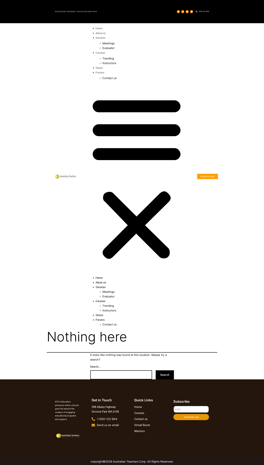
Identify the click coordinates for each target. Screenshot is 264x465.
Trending (108, 58)
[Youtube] (187, 11)
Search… (95, 366)
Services (100, 37)
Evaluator (108, 48)
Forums (100, 72)
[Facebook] (178, 11)
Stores (99, 67)
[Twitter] (182, 11)
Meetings (108, 43)
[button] (137, 177)
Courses (100, 52)
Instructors (109, 63)
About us (101, 33)
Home (99, 28)
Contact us (109, 78)
